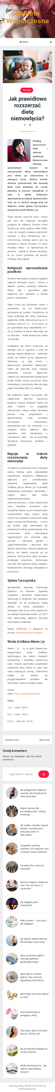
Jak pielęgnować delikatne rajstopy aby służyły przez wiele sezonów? (33, 793)
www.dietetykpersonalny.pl (29, 632)
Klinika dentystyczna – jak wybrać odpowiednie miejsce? (33, 1068)
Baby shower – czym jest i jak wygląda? (33, 922)
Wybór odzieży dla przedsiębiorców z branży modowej (33, 811)
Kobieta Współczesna (27, 17)
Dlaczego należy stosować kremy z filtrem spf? (34, 1032)
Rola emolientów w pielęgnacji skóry (30, 1014)
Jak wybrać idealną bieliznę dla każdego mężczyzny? (33, 940)
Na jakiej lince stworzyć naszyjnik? (32, 867)
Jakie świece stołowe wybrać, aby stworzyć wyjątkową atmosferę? (32, 977)
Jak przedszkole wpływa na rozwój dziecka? (33, 1050)
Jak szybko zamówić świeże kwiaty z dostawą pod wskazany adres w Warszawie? (34, 830)
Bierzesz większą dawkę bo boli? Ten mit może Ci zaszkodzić (34, 885)
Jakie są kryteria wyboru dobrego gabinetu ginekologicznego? (32, 958)
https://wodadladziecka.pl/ (27, 693)
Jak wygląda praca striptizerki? (29, 904)
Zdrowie (27, 90)
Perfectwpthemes (27, 1088)
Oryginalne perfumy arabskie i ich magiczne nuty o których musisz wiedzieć (34, 848)
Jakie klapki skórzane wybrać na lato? (34, 995)
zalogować (19, 756)
